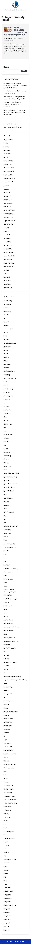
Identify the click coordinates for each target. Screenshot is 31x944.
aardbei (6, 308)
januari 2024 (8, 249)
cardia (6, 385)
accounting (7, 311)
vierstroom (7, 817)
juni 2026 (6, 147)
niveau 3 (6, 659)
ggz (5, 494)
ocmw (6, 669)
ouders (6, 690)
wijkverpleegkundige (10, 859)
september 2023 (9, 263)
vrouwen (6, 845)
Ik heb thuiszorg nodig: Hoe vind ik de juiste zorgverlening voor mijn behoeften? (14, 112)
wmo (5, 867)
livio (5, 613)
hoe (5, 519)
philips (6, 708)
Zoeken (7, 67)
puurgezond (8, 726)
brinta (6, 382)
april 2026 (7, 154)
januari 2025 (8, 207)
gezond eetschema (10, 484)
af (4, 318)
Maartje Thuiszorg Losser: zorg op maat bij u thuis (15, 31)
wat (5, 849)
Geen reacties (18, 38)
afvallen (6, 322)
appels (6, 354)
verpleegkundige (9, 796)
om (5, 673)
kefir (5, 554)
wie (5, 856)
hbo (5, 509)
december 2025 (9, 168)
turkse (6, 778)
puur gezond (8, 722)
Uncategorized (8, 789)
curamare (7, 410)
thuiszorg (7, 761)
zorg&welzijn (8, 898)
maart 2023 (7, 284)
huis (5, 523)
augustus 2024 (8, 224)
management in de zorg (11, 627)
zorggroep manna (10, 905)
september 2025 (9, 178)
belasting (7, 375)
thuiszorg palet (9, 768)
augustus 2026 (8, 140)
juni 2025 (6, 189)
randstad (7, 729)
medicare (7, 645)
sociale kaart (8, 747)
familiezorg (7, 456)
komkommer (8, 572)
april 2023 (7, 281)
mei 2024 (7, 235)
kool (5, 575)
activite (6, 315)
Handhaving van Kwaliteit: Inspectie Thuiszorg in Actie (15, 92)
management (8, 623)
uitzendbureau (8, 785)
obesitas (6, 666)
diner (5, 428)
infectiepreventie (9, 544)
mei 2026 (7, 150)
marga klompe (8, 631)
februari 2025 (8, 203)
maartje (6, 616)
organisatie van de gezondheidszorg (15, 680)
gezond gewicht (9, 487)
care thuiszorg (8, 389)
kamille (6, 551)
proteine (6, 715)
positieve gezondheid (11, 712)
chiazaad (7, 399)
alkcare (6, 332)
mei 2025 (7, 193)
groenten (7, 505)
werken (6, 852)
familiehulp (7, 452)
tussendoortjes (8, 782)
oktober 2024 (8, 217)
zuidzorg (6, 926)
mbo (5, 634)
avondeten (7, 364)
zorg (5, 884)
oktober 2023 (8, 259)
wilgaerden (7, 863)
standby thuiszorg (9, 754)
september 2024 (9, 221)
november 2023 (9, 256)
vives (5, 835)
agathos (6, 325)
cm (5, 403)
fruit (5, 470)
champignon (8, 396)
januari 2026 (8, 164)
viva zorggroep (9, 831)
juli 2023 (6, 270)
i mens (6, 537)
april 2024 (7, 238)
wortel (6, 874)
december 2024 (9, 210)
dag (5, 417)
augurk (6, 361)
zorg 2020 (7, 888)
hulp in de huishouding (11, 526)
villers (6, 821)
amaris (6, 339)
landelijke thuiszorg (10, 599)
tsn (5, 775)
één (5, 431)
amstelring (7, 347)
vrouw (6, 842)
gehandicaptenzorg (10, 477)
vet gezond (7, 810)
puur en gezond (9, 719)
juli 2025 (6, 186)
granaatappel (8, 498)
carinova (7, 392)
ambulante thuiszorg (10, 343)
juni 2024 (6, 231)
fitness (6, 459)
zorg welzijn (7, 895)
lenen (5, 609)
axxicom (6, 368)
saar (5, 740)
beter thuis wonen (10, 378)
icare (5, 540)
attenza (6, 357)
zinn (5, 881)
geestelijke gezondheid (11, 473)
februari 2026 (8, 161)
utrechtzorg (8, 793)
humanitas (7, 530)
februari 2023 (8, 288)
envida (6, 442)
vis (4, 824)
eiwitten (6, 438)
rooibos (6, 733)
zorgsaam (7, 916)
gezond (6, 480)
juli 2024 (6, 228)
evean (6, 449)
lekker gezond (8, 606)
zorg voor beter (9, 891)
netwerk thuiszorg (10, 648)
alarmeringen (8, 329)
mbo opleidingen (9, 638)
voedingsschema (9, 838)
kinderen (7, 565)
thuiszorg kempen (10, 764)
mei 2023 (7, 277)
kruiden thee (8, 595)
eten (5, 445)
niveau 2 (6, 655)
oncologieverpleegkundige (12, 676)
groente (6, 502)
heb (5, 516)
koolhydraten (8, 579)
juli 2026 (6, 143)
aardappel (7, 304)
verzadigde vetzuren (10, 803)
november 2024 (9, 214)
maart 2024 (7, 242)
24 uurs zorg (8, 301)
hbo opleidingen (9, 512)
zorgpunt (7, 912)
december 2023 (9, 252)
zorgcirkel (7, 902)
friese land (7, 466)
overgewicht (8, 694)
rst (5, 736)
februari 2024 (8, 245)
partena (6, 704)
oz (4, 697)
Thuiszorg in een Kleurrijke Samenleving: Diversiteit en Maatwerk (12, 104)
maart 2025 (7, 200)
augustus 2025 (8, 182)
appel (6, 350)
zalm (5, 877)
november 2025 (9, 171)
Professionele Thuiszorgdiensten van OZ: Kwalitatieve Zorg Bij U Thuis (15, 98)
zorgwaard (7, 919)
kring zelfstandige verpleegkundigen (10, 591)
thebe (6, 757)
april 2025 (7, 196)
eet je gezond (8, 435)
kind (5, 561)
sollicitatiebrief (8, 750)
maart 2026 (7, 157)
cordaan (6, 406)
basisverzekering (9, 371)
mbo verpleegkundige (11, 641)
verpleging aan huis (10, 800)
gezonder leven (9, 491)
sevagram (7, 743)
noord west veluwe (10, 662)
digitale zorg (8, 424)
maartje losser (9, 40)
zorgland (7, 909)
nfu (5, 652)
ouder (6, 683)
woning (6, 870)
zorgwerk (7, 923)
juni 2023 (6, 274)
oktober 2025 (8, 175)
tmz (5, 771)
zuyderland (7, 930)
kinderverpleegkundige (11, 568)
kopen (6, 586)
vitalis (5, 828)
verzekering (7, 807)
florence (6, 463)
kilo (5, 558)
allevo (6, 336)
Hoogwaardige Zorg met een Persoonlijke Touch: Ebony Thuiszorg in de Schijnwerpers (15, 85)
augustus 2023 (8, 267)
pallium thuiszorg (9, 701)
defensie (6, 421)
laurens (6, 602)
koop (5, 583)
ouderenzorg (8, 687)
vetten (6, 814)
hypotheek (7, 533)
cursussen (7, 413)
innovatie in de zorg (10, 547)
